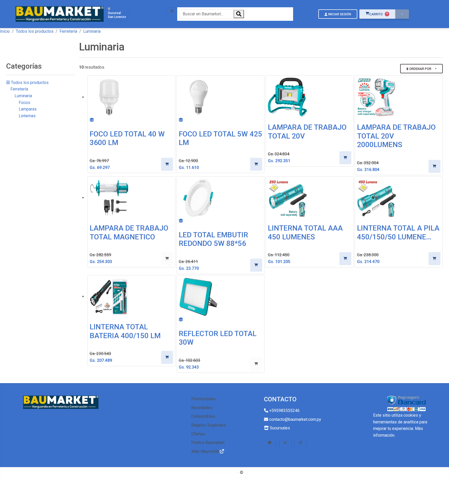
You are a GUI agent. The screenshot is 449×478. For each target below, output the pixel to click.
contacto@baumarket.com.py (294, 419)
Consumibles (203, 416)
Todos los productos (35, 31)
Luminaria (23, 95)
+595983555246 (284, 410)
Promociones (203, 398)
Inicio (5, 31)
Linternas (27, 115)
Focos (24, 102)
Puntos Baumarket (207, 442)
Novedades (201, 407)
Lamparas (28, 109)
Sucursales (279, 427)
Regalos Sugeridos (208, 425)
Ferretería (68, 31)
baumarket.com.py (222, 472)
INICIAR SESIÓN (339, 14)
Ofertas (198, 433)
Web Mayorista (205, 451)
